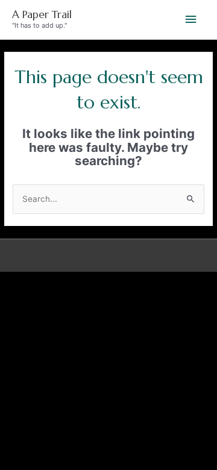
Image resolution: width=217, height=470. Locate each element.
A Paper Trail (42, 14)
